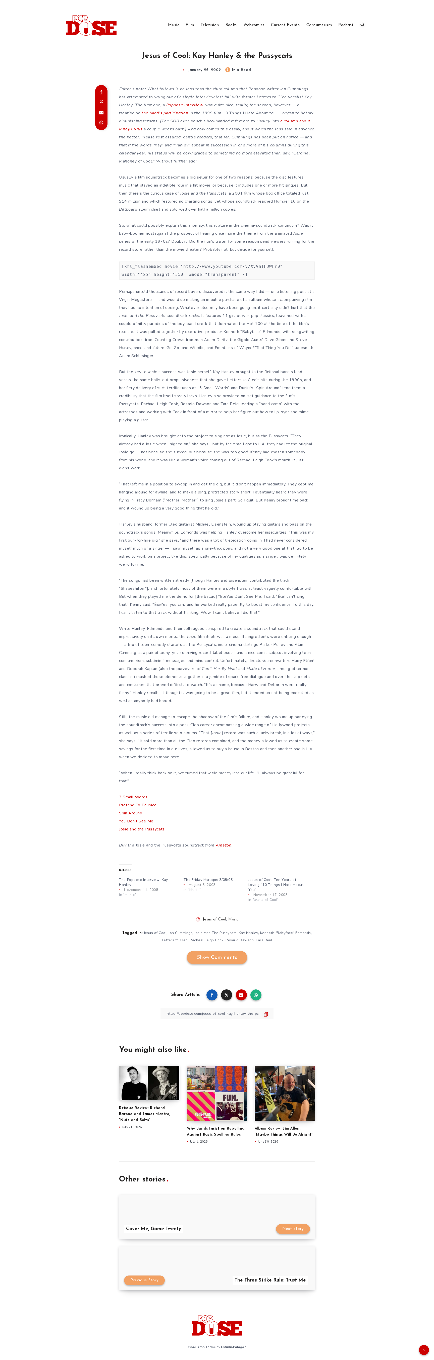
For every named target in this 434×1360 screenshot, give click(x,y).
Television (210, 25)
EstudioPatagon (233, 1347)
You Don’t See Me (136, 821)
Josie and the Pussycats (142, 829)
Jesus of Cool (214, 919)
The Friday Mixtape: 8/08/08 (208, 879)
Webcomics (253, 25)
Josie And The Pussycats (215, 932)
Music (173, 25)
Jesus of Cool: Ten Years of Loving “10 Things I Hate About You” (276, 884)
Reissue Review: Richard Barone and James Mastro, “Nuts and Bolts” (144, 1114)
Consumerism (319, 25)
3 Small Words (133, 797)
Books (231, 25)
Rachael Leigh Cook (207, 940)
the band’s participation (165, 113)
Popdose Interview (184, 105)
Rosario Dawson (240, 940)
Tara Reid (264, 940)
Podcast (345, 25)
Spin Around (130, 813)
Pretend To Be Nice (138, 805)
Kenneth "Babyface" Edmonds (285, 932)
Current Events (285, 25)
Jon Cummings (180, 932)
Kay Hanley (248, 932)
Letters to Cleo (175, 940)
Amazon (224, 845)
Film (190, 25)
